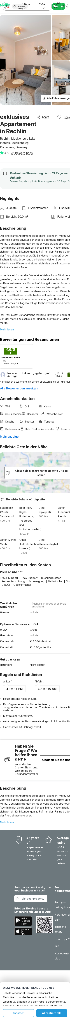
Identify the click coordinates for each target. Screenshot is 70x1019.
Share (45, 116)
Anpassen (18, 1013)
